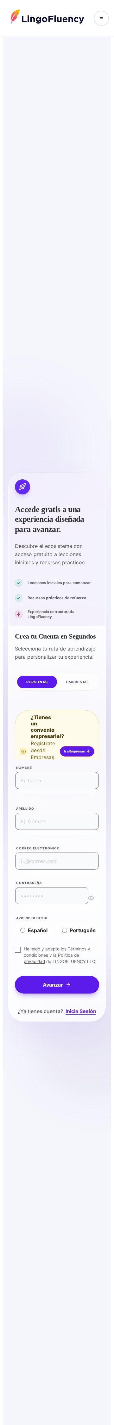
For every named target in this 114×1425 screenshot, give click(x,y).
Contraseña (29, 882)
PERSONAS (37, 682)
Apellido (25, 808)
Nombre (24, 767)
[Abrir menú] (101, 18)
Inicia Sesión (81, 1011)
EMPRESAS (77, 682)
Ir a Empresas (77, 751)
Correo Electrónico (38, 848)
